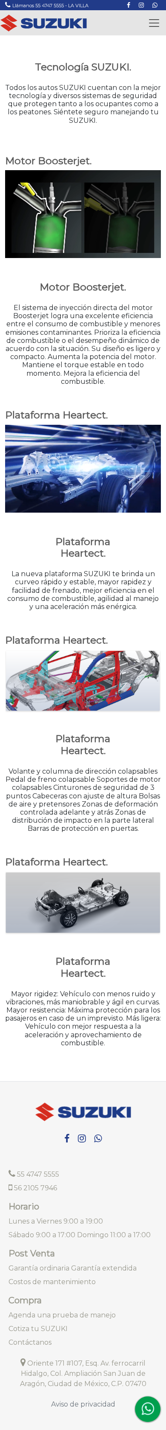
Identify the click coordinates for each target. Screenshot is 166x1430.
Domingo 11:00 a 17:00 (114, 1235)
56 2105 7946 (34, 1188)
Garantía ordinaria (39, 1268)
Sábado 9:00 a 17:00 (42, 1235)
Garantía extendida (104, 1268)
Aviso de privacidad (83, 1404)
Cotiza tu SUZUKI (38, 1329)
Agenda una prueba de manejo (62, 1315)
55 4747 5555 (37, 1174)
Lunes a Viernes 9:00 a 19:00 (56, 1221)
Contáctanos (30, 1342)
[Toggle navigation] (154, 23)
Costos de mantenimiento (52, 1282)
